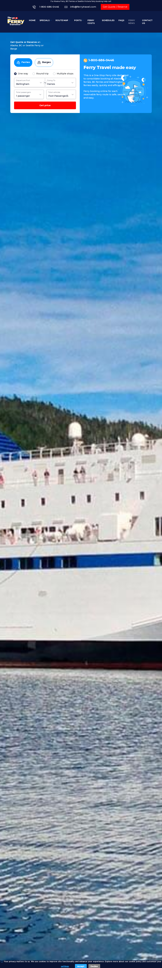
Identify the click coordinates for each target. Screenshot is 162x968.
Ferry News (131, 21)
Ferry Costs (91, 21)
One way (23, 73)
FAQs (121, 20)
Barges (46, 62)
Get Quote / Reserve (115, 6)
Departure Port (23, 80)
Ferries (26, 62)
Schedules (108, 20)
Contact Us (147, 21)
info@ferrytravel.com (83, 6)
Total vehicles (54, 92)
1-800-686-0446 (49, 6)
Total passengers (23, 92)
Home (32, 20)
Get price (45, 105)
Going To (51, 80)
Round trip (42, 73)
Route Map (62, 20)
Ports (77, 20)
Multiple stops (65, 73)
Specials (45, 20)
